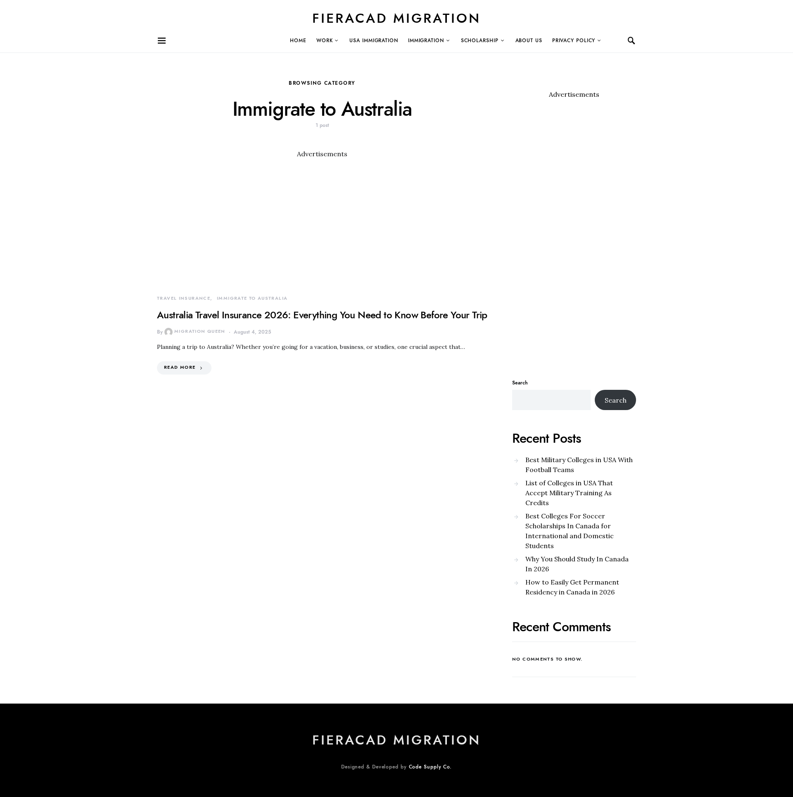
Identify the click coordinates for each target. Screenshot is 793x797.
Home (298, 40)
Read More (179, 367)
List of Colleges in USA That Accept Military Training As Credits (569, 493)
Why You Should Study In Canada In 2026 (577, 564)
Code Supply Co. (430, 767)
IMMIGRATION (426, 40)
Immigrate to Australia (252, 298)
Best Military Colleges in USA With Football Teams (579, 465)
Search (520, 382)
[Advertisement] (322, 216)
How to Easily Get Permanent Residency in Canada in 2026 (572, 587)
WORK (324, 40)
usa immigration (373, 40)
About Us (528, 40)
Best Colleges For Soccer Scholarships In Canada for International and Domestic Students (569, 531)
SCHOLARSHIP (480, 40)
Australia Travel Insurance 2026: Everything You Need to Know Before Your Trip (322, 315)
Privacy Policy (574, 40)
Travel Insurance (183, 298)
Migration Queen (200, 331)
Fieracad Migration (396, 18)
